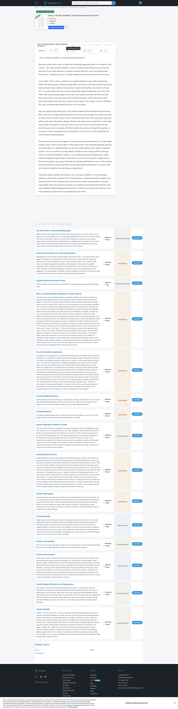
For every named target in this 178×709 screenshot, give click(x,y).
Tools (90, 45)
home (36, 7)
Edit (83, 45)
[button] (36, 3)
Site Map (93, 686)
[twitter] (41, 678)
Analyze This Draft (56, 27)
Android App (67, 696)
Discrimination (39, 653)
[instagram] (46, 678)
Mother (92, 650)
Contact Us (93, 694)
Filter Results (108, 45)
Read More (137, 238)
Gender (37, 650)
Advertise (93, 677)
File (77, 45)
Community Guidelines (125, 677)
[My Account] (141, 3)
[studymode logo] (56, 3)
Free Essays (67, 680)
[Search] (113, 3)
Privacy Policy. (73, 707)
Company (93, 675)
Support (92, 688)
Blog (91, 683)
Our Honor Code (123, 680)
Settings (97, 45)
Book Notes (66, 688)
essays (43, 7)
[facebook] (37, 678)
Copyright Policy (123, 675)
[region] (89, 703)
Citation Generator (68, 690)
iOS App (65, 693)
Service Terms (123, 685)
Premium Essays (68, 677)
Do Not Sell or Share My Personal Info (136, 703)
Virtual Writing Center (69, 683)
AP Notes (66, 685)
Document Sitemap (69, 675)
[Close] (175, 703)
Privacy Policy (122, 683)
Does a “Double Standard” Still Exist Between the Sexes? (73, 15)
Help (91, 691)
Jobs (92, 680)
